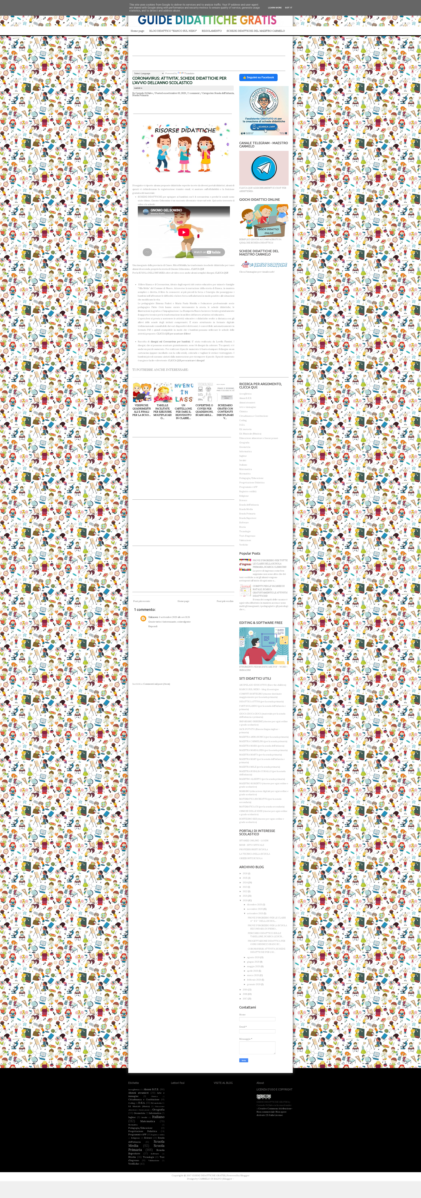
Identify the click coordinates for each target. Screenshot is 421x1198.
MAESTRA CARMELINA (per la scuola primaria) (263, 741)
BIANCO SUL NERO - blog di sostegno (259, 689)
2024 (245, 882)
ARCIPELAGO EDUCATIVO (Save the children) (262, 685)
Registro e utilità (247, 491)
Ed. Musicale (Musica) (250, 433)
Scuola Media (246, 509)
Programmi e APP (248, 487)
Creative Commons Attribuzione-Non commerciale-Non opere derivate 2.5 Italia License (274, 1112)
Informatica (245, 451)
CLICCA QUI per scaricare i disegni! (186, 360)
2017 (245, 998)
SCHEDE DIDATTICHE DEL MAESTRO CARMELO (256, 30)
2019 (245, 989)
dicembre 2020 (255, 904)
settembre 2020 (255, 913)
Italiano (243, 464)
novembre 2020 (255, 909)
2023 (245, 887)
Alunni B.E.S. (245, 398)
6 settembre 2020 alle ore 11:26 (174, 617)
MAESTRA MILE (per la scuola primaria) (259, 766)
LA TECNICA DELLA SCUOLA (254, 854)
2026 (245, 873)
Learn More (275, 7)
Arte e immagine (247, 407)
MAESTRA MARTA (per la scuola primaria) (260, 754)
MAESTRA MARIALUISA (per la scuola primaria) (263, 750)
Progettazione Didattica (251, 482)
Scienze (243, 500)
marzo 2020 (253, 975)
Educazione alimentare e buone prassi (258, 438)
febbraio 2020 (254, 979)
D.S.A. (242, 424)
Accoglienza (245, 393)
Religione (244, 496)
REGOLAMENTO (212, 30)
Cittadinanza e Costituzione (253, 416)
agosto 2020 (253, 957)
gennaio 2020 (254, 984)
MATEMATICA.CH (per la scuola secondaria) (262, 806)
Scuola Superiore (247, 518)
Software (244, 522)
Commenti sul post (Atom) (156, 684)
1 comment (194, 93)
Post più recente (141, 601)
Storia (242, 527)
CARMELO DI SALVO (209, 1178)
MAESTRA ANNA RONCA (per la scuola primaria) (264, 737)
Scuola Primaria (140, 95)
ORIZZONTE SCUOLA (250, 858)
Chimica (243, 411)
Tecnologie (245, 531)
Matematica (245, 469)
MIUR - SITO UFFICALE (251, 845)
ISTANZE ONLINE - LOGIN (253, 840)
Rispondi (152, 626)
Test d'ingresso (247, 536)
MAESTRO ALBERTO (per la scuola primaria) (262, 779)
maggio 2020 (254, 966)
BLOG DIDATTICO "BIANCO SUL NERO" (173, 30)
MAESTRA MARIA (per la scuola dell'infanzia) (261, 745)
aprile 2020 (253, 970)
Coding (243, 420)
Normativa (244, 473)
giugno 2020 (253, 961)
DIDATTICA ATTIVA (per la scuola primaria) (261, 701)
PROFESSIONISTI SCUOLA (253, 849)
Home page (137, 30)
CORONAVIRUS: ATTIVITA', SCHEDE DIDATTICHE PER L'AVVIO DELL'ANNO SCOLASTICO (179, 80)
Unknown (153, 617)
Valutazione (245, 540)
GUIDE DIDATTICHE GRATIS (208, 1175)
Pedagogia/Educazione (251, 478)
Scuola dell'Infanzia (224, 93)
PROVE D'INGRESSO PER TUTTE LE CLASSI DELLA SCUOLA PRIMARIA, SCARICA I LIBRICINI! (270, 563)
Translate (189, 73)
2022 (245, 891)
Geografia (244, 442)
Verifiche (243, 544)
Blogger (244, 1175)
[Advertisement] (208, 48)
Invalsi (242, 460)
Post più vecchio (225, 601)
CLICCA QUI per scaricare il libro (173, 333)
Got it (288, 7)
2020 (245, 900)
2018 (245, 994)
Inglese (243, 456)
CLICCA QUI (197, 269)
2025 (245, 878)
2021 (245, 895)
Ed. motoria (245, 429)
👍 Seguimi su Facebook (258, 77)
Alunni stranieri (247, 402)
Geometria (244, 447)
